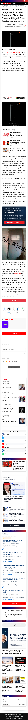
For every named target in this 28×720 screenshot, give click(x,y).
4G (18, 699)
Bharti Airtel (5, 702)
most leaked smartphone (14, 52)
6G (3, 699)
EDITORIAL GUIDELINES (16, 716)
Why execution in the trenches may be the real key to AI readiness (10, 420)
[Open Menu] (25, 3)
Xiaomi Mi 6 (17, 273)
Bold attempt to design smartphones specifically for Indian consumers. (8, 410)
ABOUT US (7, 716)
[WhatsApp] (22, 309)
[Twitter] (9, 309)
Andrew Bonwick (7, 392)
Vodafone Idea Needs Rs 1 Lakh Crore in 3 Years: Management (13, 579)
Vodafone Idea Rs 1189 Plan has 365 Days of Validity (13, 553)
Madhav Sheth (6, 404)
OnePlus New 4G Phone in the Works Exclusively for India (13, 566)
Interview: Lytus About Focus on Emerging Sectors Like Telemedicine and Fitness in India (7, 688)
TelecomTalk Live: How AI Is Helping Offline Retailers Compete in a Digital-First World (20, 668)
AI (10, 704)
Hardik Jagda (6, 381)
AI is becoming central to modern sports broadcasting (10, 386)
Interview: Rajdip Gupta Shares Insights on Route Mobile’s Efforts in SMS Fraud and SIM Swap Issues (20, 688)
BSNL (11, 702)
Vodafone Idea (21, 702)
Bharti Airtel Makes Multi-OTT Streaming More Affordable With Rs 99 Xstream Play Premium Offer (19, 466)
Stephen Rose (6, 415)
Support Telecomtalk (6, 0)
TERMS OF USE (9, 718)
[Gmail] (13, 309)
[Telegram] (9, 312)
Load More (14, 333)
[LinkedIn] (18, 309)
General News (21, 704)
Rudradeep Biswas (11, 24)
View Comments (14, 367)
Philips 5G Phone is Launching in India (12, 591)
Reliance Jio (5, 704)
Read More (14, 300)
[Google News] (16, 313)
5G (11, 699)
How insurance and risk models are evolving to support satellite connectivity (10, 399)
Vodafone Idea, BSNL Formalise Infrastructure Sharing (12, 541)
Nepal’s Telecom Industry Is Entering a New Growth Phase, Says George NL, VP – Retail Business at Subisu (7, 669)
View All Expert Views (14, 525)
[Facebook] (4, 309)
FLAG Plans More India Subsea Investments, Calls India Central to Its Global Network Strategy (14, 652)
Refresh (5, 533)
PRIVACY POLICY (18, 718)
